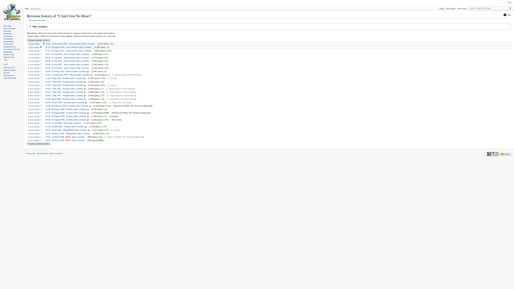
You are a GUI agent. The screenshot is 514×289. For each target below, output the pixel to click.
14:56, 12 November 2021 (57, 44)
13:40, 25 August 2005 (55, 109)
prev (37, 44)
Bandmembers (9, 42)
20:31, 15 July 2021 (54, 68)
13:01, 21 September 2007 (57, 75)
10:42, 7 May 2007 (53, 89)
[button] (269, 26)
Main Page (8, 26)
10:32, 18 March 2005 (55, 133)
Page (27, 9)
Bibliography (8, 52)
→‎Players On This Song (120, 102)
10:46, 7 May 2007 (53, 85)
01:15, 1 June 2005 (54, 123)
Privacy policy (30, 153)
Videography (8, 39)
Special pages (9, 75)
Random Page (9, 55)
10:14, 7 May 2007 (53, 92)
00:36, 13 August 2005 (55, 120)
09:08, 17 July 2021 (54, 58)
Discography (8, 36)
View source (450, 9)
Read (442, 9)
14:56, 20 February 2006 (56, 106)
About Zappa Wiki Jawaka (45, 153)
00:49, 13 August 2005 (55, 116)
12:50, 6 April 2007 (53, 99)
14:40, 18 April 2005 (54, 127)
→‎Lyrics (112, 78)
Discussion (35, 9)
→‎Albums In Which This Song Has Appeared (124, 137)
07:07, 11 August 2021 (55, 51)
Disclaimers (59, 153)
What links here (9, 68)
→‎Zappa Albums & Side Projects (127, 75)
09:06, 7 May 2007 (53, 95)
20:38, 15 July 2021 (54, 64)
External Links (9, 57)
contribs (90, 44)
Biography (7, 31)
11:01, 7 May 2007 (53, 78)
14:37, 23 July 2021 (54, 54)
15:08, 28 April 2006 (54, 102)
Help (509, 15)
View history (462, 9)
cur (32, 47)
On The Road (8, 44)
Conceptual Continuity (12, 49)
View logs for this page (37, 20)
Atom (8, 73)
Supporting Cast (9, 47)
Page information (10, 78)
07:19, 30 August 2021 (55, 47)
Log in (509, 2)
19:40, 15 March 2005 (55, 140)
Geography (8, 34)
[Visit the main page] (11, 10)
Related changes (10, 70)
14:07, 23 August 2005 (55, 113)
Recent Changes (10, 28)
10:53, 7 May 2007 (53, 82)
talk (83, 44)
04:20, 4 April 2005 (53, 130)
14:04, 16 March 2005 (55, 137)
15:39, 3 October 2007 (55, 71)
